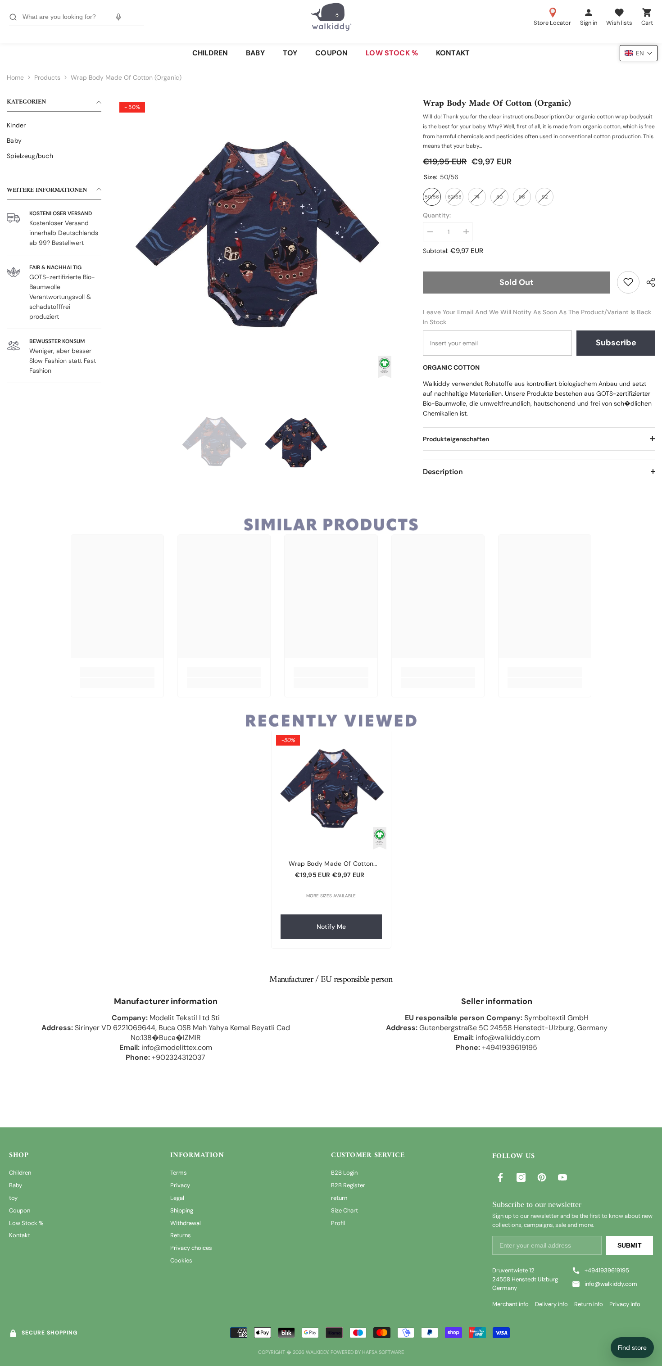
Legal (177, 1198)
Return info (588, 1304)
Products (47, 77)
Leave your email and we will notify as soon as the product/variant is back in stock (537, 317)
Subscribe (616, 342)
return (339, 1198)
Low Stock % (26, 1223)
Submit (629, 1245)
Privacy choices (191, 1248)
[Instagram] (521, 1177)
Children (20, 1172)
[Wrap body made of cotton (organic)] (331, 790)
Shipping (181, 1210)
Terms (178, 1172)
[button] (638, 53)
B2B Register (348, 1185)
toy (13, 1198)
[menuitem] (54, 125)
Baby (15, 1185)
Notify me (331, 927)
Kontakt (19, 1235)
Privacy (180, 1185)
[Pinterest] (542, 1177)
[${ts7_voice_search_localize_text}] (118, 17)
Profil (338, 1223)
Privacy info (624, 1304)
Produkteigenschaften (456, 438)
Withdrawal (185, 1223)
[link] (628, 282)
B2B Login (344, 1172)
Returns (180, 1235)
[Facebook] (500, 1177)
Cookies (181, 1260)
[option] (255, 237)
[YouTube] (562, 1177)
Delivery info (551, 1304)
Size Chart (344, 1210)
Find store (632, 1347)
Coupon (19, 1210)
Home (15, 77)
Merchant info (510, 1304)
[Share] (647, 282)
